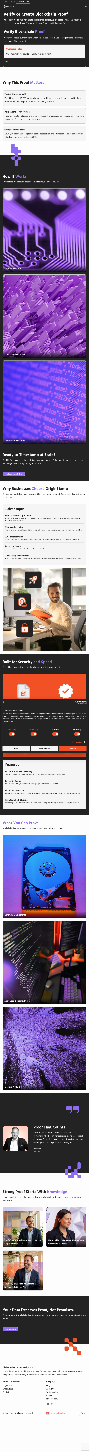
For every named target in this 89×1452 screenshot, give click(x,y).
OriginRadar (8, 1392)
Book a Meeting (10, 1329)
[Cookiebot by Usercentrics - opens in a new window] (77, 702)
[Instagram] (51, 1403)
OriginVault (7, 1385)
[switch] (33, 734)
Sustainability (52, 1392)
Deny (16, 748)
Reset (7, 61)
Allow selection (44, 748)
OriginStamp (8, 1388)
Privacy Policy (52, 1398)
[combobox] (82, 1413)
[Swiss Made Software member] (56, 1413)
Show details (77, 742)
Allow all (73, 748)
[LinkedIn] (47, 1403)
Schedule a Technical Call (13, 474)
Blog (48, 1385)
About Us (50, 1388)
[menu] (85, 7)
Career (49, 1395)
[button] (44, 517)
